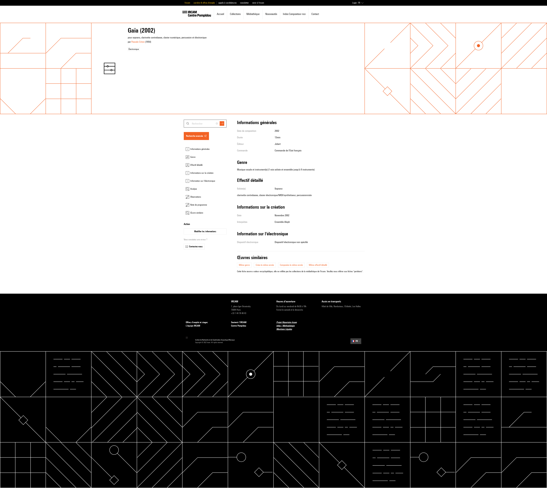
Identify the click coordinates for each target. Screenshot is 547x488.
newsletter (244, 2)
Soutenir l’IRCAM (238, 322)
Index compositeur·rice (294, 14)
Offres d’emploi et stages (197, 322)
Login (354, 2)
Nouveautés (271, 14)
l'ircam (187, 2)
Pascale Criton (138, 41)
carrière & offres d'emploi (204, 2)
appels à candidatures (227, 2)
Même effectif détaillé (318, 265)
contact (315, 14)
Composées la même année (291, 265)
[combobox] (205, 123)
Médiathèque (253, 14)
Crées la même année (265, 265)
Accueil (220, 14)
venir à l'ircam (258, 2)
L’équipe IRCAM (193, 325)
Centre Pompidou (238, 325)
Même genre (244, 265)
